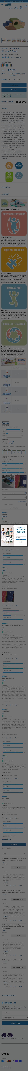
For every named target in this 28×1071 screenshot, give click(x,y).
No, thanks (20, 544)
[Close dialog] (26, 526)
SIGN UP (20, 539)
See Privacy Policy (20, 542)
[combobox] (20, 537)
